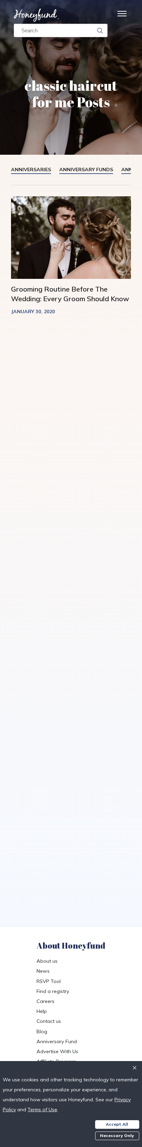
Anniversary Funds (86, 169)
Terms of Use (42, 1109)
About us (47, 961)
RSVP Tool (49, 981)
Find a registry (53, 991)
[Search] (100, 30)
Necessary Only (117, 1135)
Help (42, 1011)
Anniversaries (31, 169)
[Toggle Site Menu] (122, 15)
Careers (45, 1001)
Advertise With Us (57, 1051)
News (43, 971)
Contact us (49, 1021)
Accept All (117, 1124)
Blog (42, 1031)
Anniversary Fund (57, 1041)
